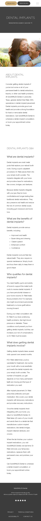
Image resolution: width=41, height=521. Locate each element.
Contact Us (27, 516)
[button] (37, 3)
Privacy (10, 512)
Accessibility (14, 516)
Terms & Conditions (25, 512)
